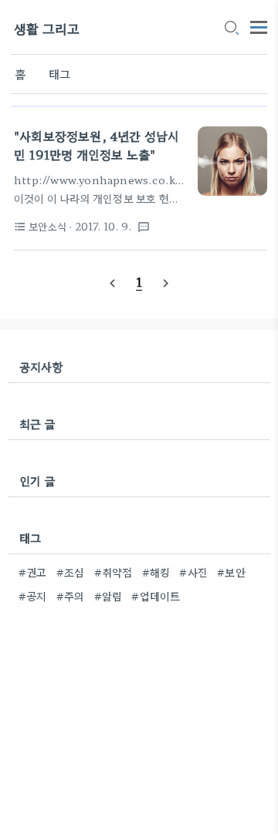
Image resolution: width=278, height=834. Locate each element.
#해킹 (156, 572)
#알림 (108, 596)
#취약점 (113, 572)
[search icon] (231, 28)
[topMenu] (258, 26)
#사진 (193, 572)
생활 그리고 (47, 28)
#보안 (231, 572)
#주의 (70, 596)
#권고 (33, 572)
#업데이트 (155, 596)
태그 (59, 74)
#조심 (70, 572)
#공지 (33, 596)
